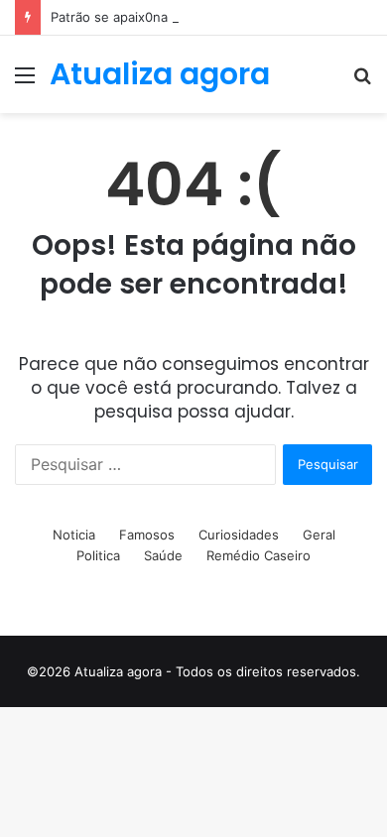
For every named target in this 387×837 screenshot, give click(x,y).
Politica (98, 555)
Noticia (74, 534)
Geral (319, 534)
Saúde (163, 555)
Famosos (147, 534)
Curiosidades (238, 534)
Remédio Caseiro (258, 555)
